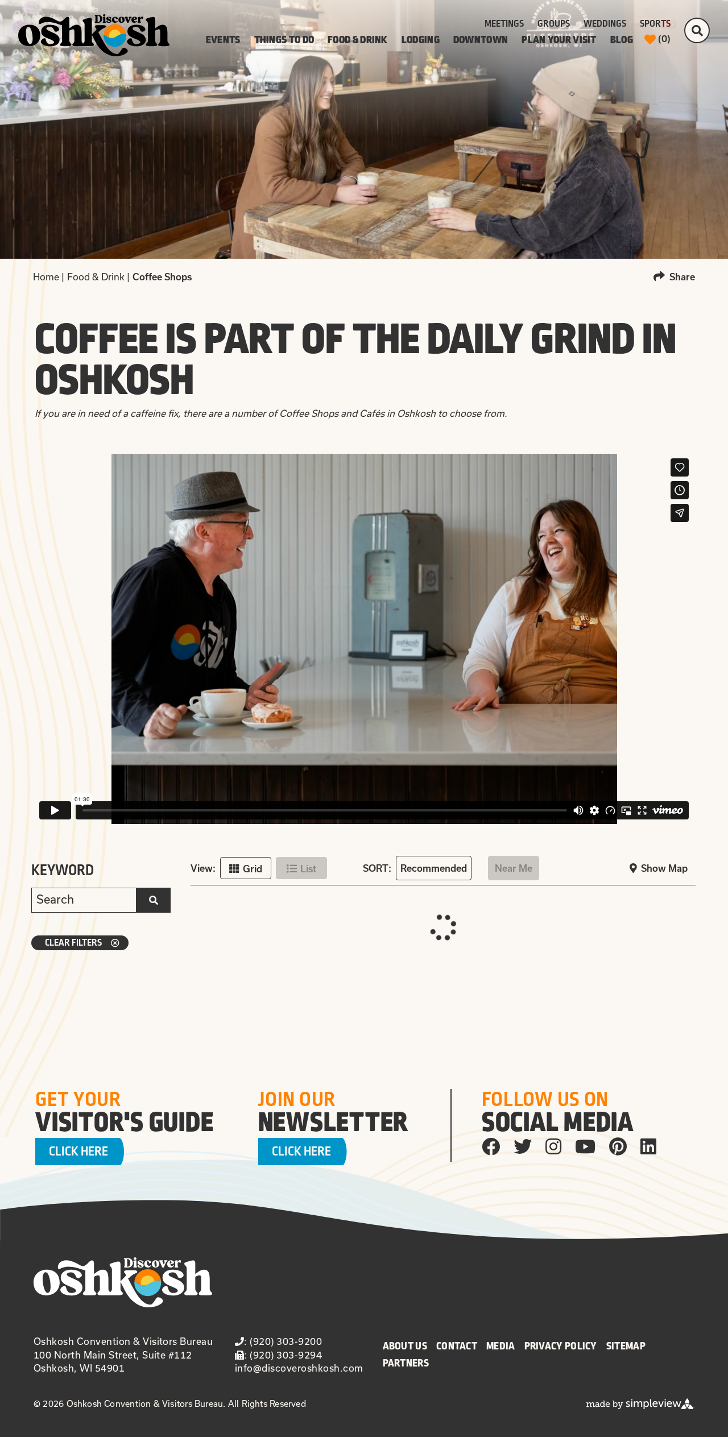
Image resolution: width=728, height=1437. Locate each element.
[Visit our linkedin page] (648, 1146)
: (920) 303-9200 (283, 1341)
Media (500, 1346)
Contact (456, 1346)
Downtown (480, 39)
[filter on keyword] (153, 900)
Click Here (78, 1151)
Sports (655, 24)
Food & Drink (358, 39)
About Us (405, 1346)
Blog (621, 39)
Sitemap (626, 1346)
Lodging (421, 39)
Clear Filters (73, 943)
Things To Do (284, 39)
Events (223, 39)
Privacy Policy (560, 1346)
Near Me (513, 868)
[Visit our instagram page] (553, 1146)
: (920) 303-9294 (283, 1354)
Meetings (504, 24)
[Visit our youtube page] (585, 1146)
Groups (553, 24)
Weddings (605, 24)
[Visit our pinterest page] (618, 1146)
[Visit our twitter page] (523, 1146)
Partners (406, 1363)
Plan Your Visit (559, 39)
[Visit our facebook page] (491, 1146)
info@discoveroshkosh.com (299, 1368)
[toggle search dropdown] (697, 30)
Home (48, 276)
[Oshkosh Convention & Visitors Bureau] (93, 35)
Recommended (433, 868)
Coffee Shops (163, 277)
